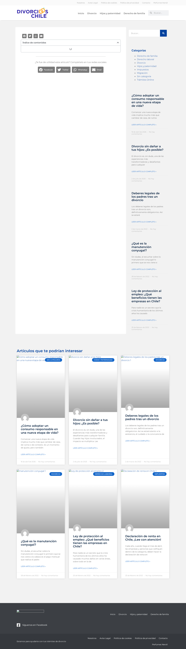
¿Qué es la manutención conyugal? (141, 247)
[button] (24, 36)
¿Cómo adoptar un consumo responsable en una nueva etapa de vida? (148, 100)
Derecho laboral (145, 59)
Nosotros (81, 3)
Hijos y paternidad (110, 13)
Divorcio (92, 13)
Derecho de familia (134, 13)
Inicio (81, 13)
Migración (142, 73)
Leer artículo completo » (144, 125)
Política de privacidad (129, 3)
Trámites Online (145, 79)
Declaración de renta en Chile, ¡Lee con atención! (143, 537)
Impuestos (143, 69)
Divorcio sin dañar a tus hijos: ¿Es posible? (147, 148)
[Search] (163, 33)
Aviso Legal (93, 3)
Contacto (146, 3)
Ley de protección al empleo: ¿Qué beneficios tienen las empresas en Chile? (147, 296)
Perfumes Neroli (160, 3)
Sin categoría (144, 76)
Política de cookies (109, 3)
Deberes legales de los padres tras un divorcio (146, 197)
